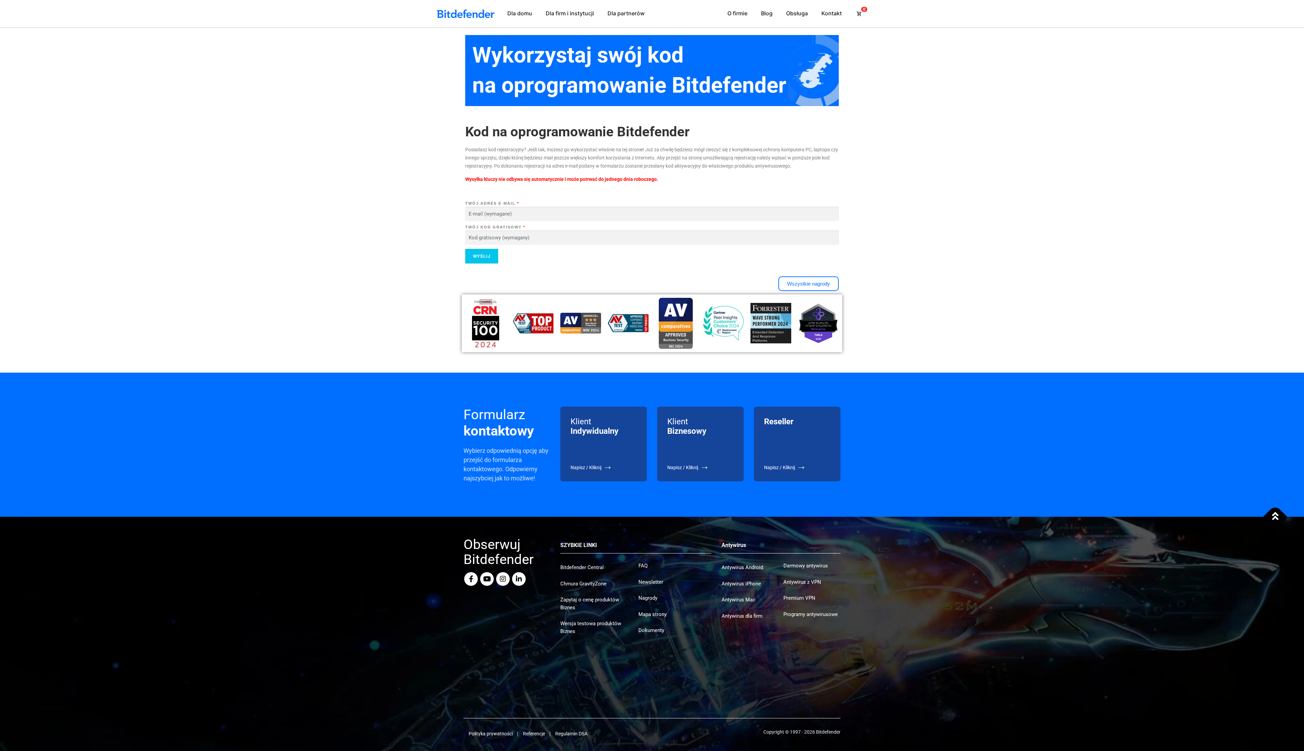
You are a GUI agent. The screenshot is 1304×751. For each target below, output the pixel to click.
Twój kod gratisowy (495, 227)
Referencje (534, 733)
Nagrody (647, 598)
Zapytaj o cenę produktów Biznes (589, 604)
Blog (767, 13)
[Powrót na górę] (1275, 517)
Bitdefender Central (582, 567)
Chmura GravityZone (583, 584)
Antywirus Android (742, 567)
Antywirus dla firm (742, 616)
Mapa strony (652, 614)
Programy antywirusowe (810, 614)
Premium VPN (799, 598)
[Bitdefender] (465, 14)
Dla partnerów (626, 13)
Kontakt (831, 13)
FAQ (643, 566)
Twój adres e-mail (492, 203)
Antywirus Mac (738, 600)
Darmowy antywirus (805, 566)
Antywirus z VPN (802, 582)
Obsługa (797, 13)
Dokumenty (651, 630)
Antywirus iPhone (741, 584)
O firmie (737, 13)
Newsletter (650, 582)
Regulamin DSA (571, 733)
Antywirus (734, 545)
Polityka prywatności (491, 733)
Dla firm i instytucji (570, 13)
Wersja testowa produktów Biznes (590, 627)
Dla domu (519, 13)
